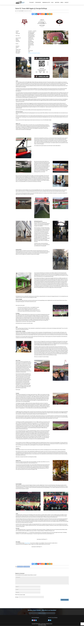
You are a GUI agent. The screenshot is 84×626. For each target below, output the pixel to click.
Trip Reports (38, 2)
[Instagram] (40, 14)
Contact (66, 2)
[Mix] (44, 14)
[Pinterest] (38, 14)
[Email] (49, 14)
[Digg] (46, 14)
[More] (51, 14)
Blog (52, 2)
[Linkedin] (36, 14)
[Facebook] (32, 14)
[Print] (48, 14)
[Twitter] (34, 14)
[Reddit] (42, 14)
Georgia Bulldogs (20, 566)
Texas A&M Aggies (26, 566)
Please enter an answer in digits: (20, 594)
